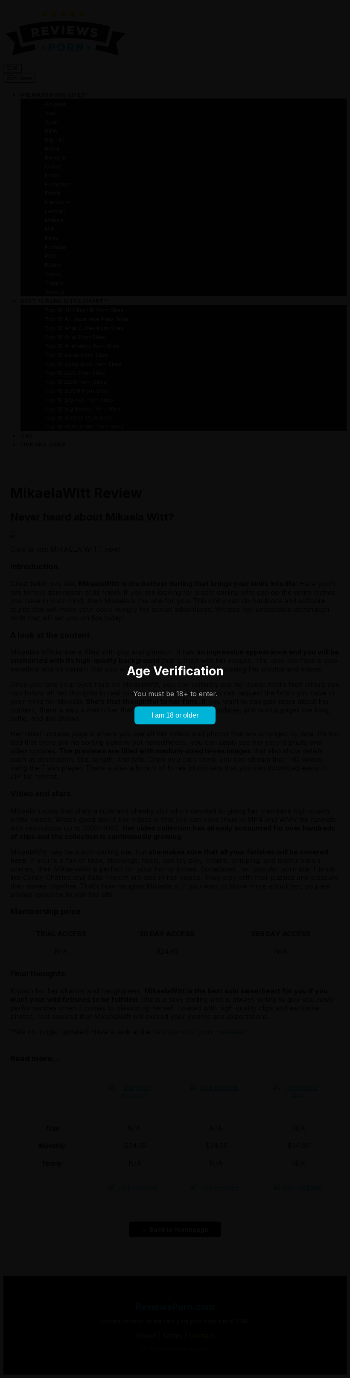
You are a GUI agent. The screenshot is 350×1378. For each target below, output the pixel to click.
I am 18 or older (175, 715)
